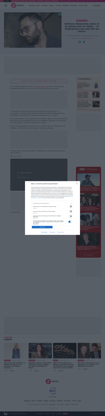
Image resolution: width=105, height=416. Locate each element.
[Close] (77, 184)
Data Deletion (44, 232)
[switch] (70, 206)
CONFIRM (42, 227)
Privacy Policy (61, 232)
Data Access (52, 232)
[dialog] (52, 208)
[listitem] (52, 203)
